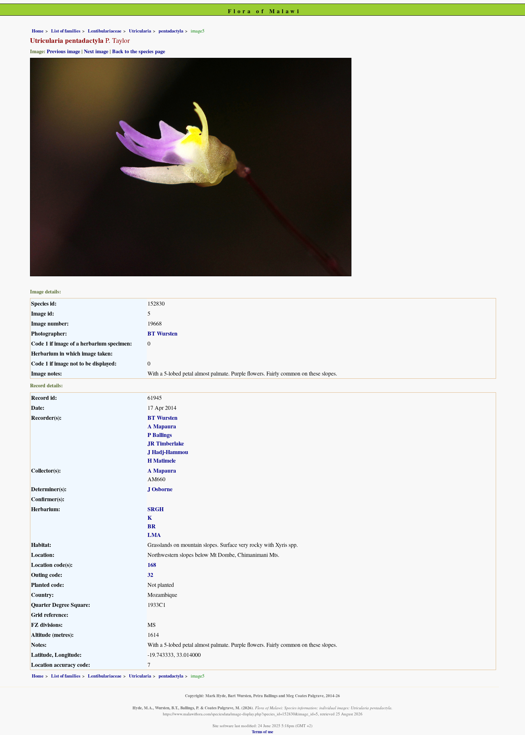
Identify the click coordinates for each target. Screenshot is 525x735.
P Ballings (160, 435)
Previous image (63, 51)
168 (152, 564)
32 (150, 574)
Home (38, 30)
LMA (154, 534)
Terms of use (262, 732)
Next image (96, 51)
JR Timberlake (166, 443)
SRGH (156, 509)
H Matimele (162, 460)
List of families (65, 30)
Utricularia (140, 30)
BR (152, 526)
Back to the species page (138, 51)
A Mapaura (162, 426)
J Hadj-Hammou (168, 452)
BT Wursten (163, 333)
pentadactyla (171, 30)
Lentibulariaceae (104, 30)
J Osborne (160, 489)
